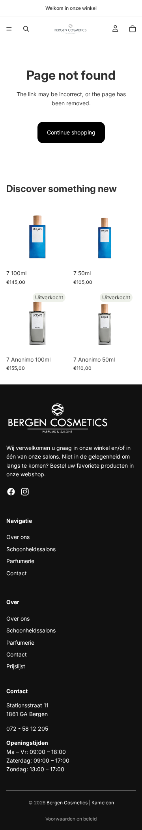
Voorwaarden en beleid (71, 819)
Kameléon (103, 803)
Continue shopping (71, 132)
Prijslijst (15, 666)
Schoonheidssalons (31, 549)
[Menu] (9, 29)
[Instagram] (25, 491)
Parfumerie (20, 561)
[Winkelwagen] (132, 28)
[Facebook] (11, 491)
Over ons (18, 537)
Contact (16, 573)
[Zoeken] (26, 28)
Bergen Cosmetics (67, 803)
